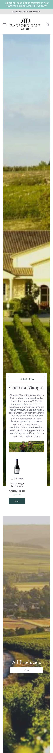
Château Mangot (17, 491)
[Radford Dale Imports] (25, 24)
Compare (18, 478)
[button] (47, 24)
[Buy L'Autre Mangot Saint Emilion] (17, 466)
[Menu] (4, 24)
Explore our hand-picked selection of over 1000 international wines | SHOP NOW (26, 4)
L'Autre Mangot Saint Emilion (16, 484)
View (17, 501)
